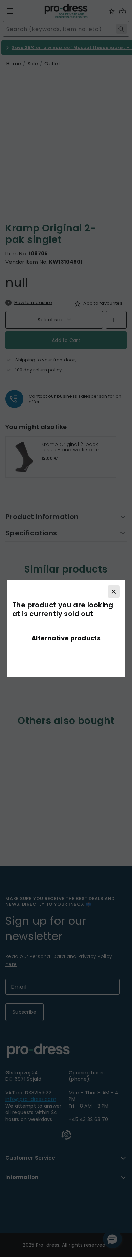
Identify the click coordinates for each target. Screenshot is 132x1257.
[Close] (114, 591)
